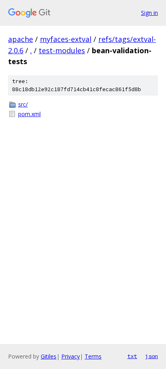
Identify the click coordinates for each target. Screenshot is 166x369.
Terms (93, 356)
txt (132, 356)
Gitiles (48, 356)
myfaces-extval (65, 39)
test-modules (62, 50)
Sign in (149, 13)
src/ (23, 104)
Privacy (70, 356)
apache (20, 39)
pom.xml (29, 114)
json (151, 356)
